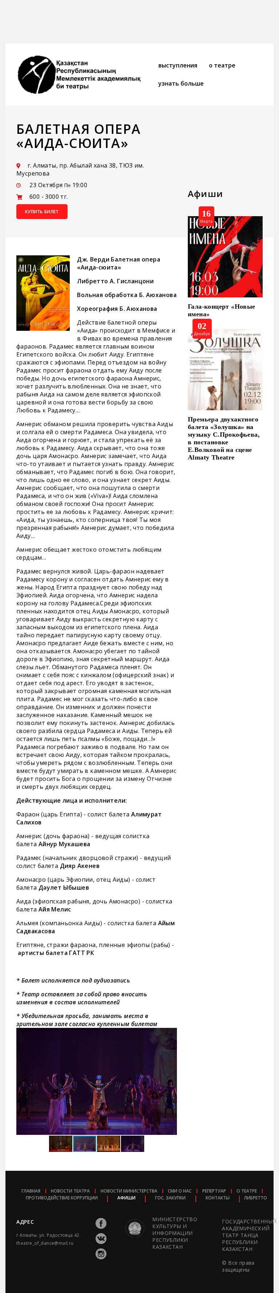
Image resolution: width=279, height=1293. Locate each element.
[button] (170, 1034)
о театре (222, 65)
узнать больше (181, 83)
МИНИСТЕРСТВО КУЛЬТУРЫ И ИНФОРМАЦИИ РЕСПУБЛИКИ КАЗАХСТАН (174, 1233)
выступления (177, 65)
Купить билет (42, 212)
